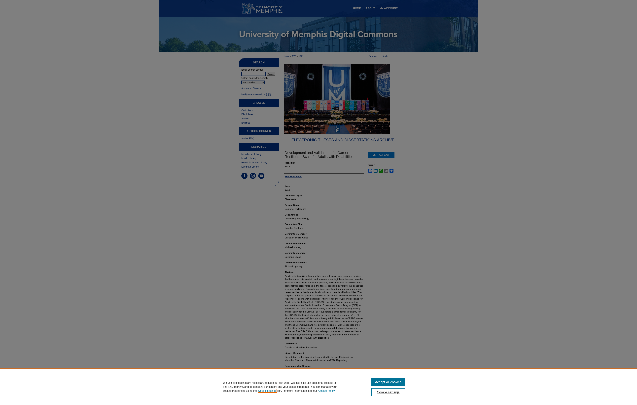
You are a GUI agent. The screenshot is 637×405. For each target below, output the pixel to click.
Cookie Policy (326, 390)
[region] (318, 386)
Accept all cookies (388, 382)
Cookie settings (267, 390)
